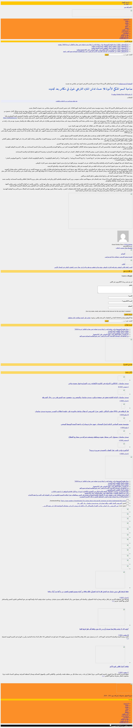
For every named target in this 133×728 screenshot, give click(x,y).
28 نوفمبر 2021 (124, 635)
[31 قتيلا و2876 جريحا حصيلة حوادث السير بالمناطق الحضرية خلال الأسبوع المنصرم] (125, 558)
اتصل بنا (126, 4)
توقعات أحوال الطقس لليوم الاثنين (119, 666)
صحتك (127, 28)
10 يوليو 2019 (125, 414)
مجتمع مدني (125, 31)
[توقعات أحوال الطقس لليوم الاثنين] (110, 662)
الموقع (130, 306)
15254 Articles (128, 244)
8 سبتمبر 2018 (124, 440)
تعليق (130, 285)
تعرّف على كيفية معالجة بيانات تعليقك (79, 318)
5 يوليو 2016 (125, 427)
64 (119, 387)
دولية (127, 24)
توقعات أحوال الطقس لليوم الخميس (118, 490)
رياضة (127, 26)
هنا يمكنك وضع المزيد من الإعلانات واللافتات (66, 101)
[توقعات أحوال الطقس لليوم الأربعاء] (125, 568)
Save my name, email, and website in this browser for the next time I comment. (108, 311)
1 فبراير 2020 (125, 401)
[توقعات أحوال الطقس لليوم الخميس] (125, 537)
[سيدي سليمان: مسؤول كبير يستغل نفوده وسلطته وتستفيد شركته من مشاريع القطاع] (121, 433)
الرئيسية (126, 19)
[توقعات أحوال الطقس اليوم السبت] (125, 516)
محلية (127, 21)
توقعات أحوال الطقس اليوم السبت (118, 331)
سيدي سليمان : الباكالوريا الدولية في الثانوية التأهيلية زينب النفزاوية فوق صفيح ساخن (98, 383)
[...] (113, 601)
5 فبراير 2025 (125, 597)
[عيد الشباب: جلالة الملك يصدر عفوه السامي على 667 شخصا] (125, 527)
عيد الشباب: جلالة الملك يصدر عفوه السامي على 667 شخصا (111, 334)
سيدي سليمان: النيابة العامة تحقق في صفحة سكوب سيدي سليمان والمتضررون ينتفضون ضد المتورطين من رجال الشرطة (85, 397)
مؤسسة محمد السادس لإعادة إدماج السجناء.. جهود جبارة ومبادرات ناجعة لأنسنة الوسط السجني (95, 424)
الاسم (130, 296)
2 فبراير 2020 (125, 453)
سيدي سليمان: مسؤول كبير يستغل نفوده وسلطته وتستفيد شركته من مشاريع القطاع (99, 437)
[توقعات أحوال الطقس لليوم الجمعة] (125, 521)
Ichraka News (120, 94)
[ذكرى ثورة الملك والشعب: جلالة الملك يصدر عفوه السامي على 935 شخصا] (125, 548)
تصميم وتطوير (128, 725)
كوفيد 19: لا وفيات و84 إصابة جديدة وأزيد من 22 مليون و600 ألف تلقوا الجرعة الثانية (104, 629)
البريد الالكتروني (127, 301)
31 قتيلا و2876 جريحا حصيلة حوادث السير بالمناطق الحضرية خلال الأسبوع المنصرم (104, 496)
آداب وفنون (125, 30)
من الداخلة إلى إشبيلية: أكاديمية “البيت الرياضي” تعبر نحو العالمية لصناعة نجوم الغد (104, 336)
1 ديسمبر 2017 (124, 387)
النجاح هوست (115, 725)
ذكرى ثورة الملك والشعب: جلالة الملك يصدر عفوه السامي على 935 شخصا (107, 493)
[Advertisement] (66, 69)
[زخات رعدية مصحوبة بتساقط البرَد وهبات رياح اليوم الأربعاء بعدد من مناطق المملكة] (125, 564)
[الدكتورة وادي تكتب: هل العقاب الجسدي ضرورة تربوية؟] (121, 447)
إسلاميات (126, 33)
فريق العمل (125, 2)
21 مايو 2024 (128, 94)
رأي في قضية (125, 36)
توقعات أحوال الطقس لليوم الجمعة (118, 332)
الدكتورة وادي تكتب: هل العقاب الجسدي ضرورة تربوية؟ (109, 450)
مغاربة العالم (125, 35)
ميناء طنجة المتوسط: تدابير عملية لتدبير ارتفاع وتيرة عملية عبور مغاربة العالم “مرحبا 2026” (101, 329)
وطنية (127, 23)
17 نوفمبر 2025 (124, 672)
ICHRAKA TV (124, 38)
